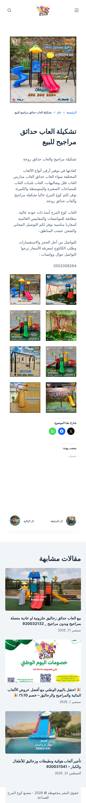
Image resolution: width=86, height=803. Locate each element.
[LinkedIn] (29, 486)
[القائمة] (77, 10)
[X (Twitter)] (49, 486)
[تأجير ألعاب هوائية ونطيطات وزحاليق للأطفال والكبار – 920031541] (43, 732)
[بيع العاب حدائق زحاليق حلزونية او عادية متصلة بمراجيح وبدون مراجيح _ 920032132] (43, 589)
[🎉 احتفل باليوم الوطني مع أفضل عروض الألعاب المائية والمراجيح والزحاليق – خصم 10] (43, 661)
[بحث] (9, 10)
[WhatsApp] (68, 499)
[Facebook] (68, 486)
